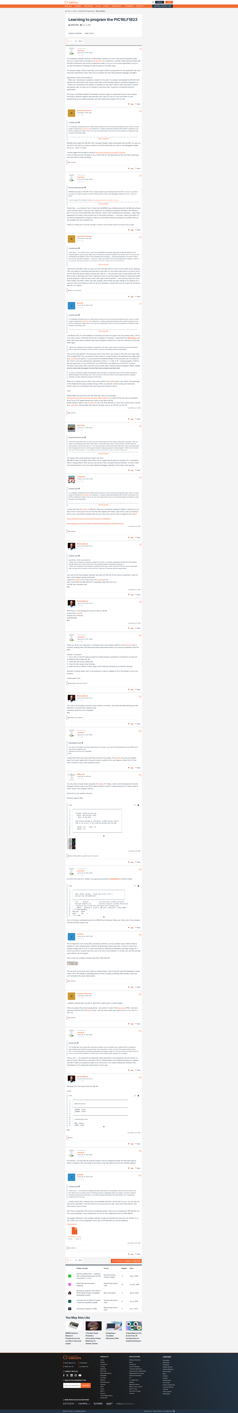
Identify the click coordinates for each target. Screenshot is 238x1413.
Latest (102, 1360)
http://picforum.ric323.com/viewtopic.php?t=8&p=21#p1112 (88, 398)
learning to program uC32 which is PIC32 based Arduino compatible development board (89, 1293)
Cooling (102, 1366)
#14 (140, 869)
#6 (140, 426)
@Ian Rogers (132, 338)
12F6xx (91, 403)
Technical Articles (168, 1387)
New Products (167, 1371)
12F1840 (74, 359)
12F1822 (100, 580)
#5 (140, 304)
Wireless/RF (103, 1398)
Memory (102, 1380)
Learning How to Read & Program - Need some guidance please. (88, 1301)
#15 (140, 935)
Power (102, 1389)
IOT (130, 1377)
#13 (140, 775)
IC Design (103, 1377)
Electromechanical (105, 1373)
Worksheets (166, 1393)
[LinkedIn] (71, 1375)
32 (76, 41)
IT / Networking (133, 1380)
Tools (98, 6)
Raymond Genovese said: (76, 187)
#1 (140, 49)
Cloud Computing (134, 1366)
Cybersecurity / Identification (137, 1371)
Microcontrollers (110, 1293)
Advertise (83, 1363)
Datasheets (116, 6)
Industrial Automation (135, 1375)
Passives (103, 1384)
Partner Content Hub (162, 6)
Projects (165, 1378)
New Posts (89, 33)
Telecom (131, 1393)
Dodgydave (81, 477)
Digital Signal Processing (136, 1373)
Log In (159, 2)
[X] (67, 1375)
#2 (140, 111)
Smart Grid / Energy (135, 1391)
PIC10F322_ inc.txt (74, 1237)
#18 (140, 1077)
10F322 (101, 784)
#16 (140, 994)
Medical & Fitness (134, 1384)
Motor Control (133, 1389)
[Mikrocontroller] (125, 1404)
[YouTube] (80, 1375)
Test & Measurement (106, 1395)
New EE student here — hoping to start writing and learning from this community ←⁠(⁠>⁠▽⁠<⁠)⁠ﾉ (89, 1276)
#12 (140, 731)
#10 (140, 635)
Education (88, 6)
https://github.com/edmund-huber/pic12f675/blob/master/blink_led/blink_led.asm (95, 523)
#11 (140, 696)
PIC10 (90, 1010)
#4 (140, 237)
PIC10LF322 (97, 61)
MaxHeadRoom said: (75, 743)
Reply (138, 104)
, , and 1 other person (84, 856)
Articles (68, 6)
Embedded (103, 1375)
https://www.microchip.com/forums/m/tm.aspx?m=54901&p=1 (89, 519)
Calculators (166, 1360)
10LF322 (128, 645)
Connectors (103, 1364)
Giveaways (129, 6)
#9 (140, 602)
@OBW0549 (114, 879)
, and (78, 683)
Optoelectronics (105, 1382)
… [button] (73, 41)
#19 (140, 1151)
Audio (131, 1362)
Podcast (139, 6)
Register (86, 1385)
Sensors (102, 1393)
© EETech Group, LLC (69, 1411)
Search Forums (75, 33)
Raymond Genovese (84, 110)
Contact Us (84, 1366)
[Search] (153, 2)
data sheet (121, 1008)
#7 (140, 477)
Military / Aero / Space (135, 1386)
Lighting (131, 1382)
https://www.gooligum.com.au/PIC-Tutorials (110, 152)
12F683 (112, 381)
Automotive (132, 1364)
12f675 (134, 514)
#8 (140, 544)
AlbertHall (80, 425)
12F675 (84, 509)
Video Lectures (167, 1391)
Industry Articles (167, 1367)
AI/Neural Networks (134, 1360)
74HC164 (74, 405)
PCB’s (102, 1386)
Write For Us (69, 1366)
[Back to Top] (173, 1411)
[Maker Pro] (109, 1403)
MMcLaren (81, 774)
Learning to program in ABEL (87, 1309)
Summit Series (167, 1380)
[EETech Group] (68, 1403)
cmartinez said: (73, 122)
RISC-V (102, 1391)
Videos (106, 6)
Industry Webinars (168, 1369)
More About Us (70, 1363)
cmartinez (74, 25)
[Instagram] (76, 1375)
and (75, 290)
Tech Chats (166, 1382)
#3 (140, 175)
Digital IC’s (103, 1369)
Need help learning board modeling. (86, 1284)
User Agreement (167, 1411)
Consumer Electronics (135, 1369)
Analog (102, 1362)
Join (169, 2)
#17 (140, 1031)
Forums (78, 6)
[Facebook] (63, 1375)
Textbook (165, 1389)
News (164, 1373)
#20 (140, 1175)
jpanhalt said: (73, 1043)
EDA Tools (103, 1371)
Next (80, 41)
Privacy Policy (148, 1411)
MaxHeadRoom (82, 544)
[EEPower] (98, 1404)
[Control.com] (84, 1403)
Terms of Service (157, 1411)
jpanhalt (80, 303)
